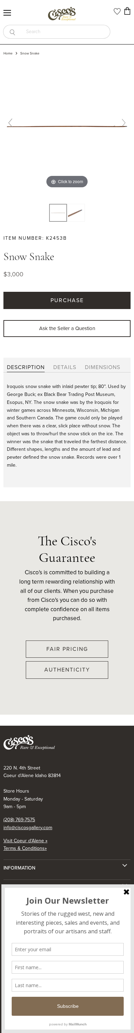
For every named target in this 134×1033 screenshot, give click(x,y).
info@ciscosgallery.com (27, 827)
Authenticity (67, 670)
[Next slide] (124, 123)
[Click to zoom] (67, 125)
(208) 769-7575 (19, 819)
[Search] (12, 32)
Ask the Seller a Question (67, 328)
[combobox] (65, 32)
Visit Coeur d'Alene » (25, 840)
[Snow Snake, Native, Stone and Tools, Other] (58, 212)
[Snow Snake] (76, 212)
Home (8, 53)
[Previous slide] (10, 123)
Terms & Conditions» (25, 848)
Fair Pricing (67, 649)
